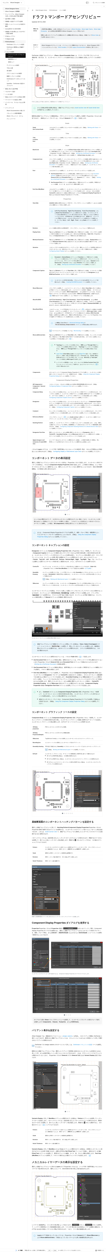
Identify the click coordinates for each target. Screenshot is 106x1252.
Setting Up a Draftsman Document (85, 153)
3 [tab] (69, 514)
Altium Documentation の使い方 (16, 110)
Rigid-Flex (82, 353)
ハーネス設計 (9, 94)
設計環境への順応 (10, 18)
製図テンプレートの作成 (13, 76)
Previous (34, 493)
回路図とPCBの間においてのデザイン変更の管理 (15, 32)
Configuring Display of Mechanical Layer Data (67, 451)
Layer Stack (59, 353)
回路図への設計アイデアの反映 (14, 21)
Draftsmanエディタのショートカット (16, 80)
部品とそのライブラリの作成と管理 (15, 97)
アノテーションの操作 (13, 65)
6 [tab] (72, 813)
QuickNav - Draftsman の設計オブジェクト (16, 84)
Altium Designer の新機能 (12, 11)
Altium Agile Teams (87, 29)
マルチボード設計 (10, 91)
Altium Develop (76, 29)
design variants (67, 1036)
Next (100, 493)
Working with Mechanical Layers (59, 579)
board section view (81, 108)
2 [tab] (67, 514)
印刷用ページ (101, 1250)
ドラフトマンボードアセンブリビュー (16, 55)
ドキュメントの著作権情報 (14, 113)
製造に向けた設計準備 (11, 89)
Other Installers (62, 47)
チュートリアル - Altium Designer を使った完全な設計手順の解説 (14, 15)
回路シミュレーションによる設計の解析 (15, 25)
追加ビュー (11, 62)
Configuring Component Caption (66, 407)
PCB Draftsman (53, 10)
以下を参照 (88, 568)
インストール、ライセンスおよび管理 (15, 103)
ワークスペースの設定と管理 (13, 99)
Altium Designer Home (41, 10)
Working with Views (93, 127)
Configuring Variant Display (56, 251)
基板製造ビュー (12, 59)
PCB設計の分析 (9, 39)
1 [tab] (65, 514)
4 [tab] (68, 813)
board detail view (94, 108)
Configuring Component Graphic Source (60, 397)
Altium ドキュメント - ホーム (15, 116)
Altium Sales (95, 35)
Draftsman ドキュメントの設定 (82, 1044)
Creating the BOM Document (74, 282)
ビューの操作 (63, 10)
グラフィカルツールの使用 (14, 73)
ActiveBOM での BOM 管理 (13, 29)
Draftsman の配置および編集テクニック (15, 48)
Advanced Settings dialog (76, 322)
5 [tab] (70, 813)
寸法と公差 (10, 68)
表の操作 (9, 70)
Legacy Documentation (78, 47)
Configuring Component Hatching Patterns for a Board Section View (79, 426)
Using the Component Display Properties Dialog (70, 701)
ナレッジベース (11, 118)
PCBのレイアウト (10, 36)
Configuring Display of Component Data (60, 386)
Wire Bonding (77, 330)
